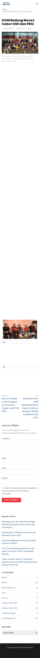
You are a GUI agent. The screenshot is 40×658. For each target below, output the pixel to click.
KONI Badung (7, 29)
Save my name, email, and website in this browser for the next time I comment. (20, 491)
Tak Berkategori (9, 613)
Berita (29, 29)
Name (4, 458)
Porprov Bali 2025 (9, 608)
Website (5, 478)
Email (4, 468)
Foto (4, 593)
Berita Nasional (8, 587)
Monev (5, 598)
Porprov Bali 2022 (9, 603)
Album (4, 577)
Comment (6, 439)
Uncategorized (8, 618)
